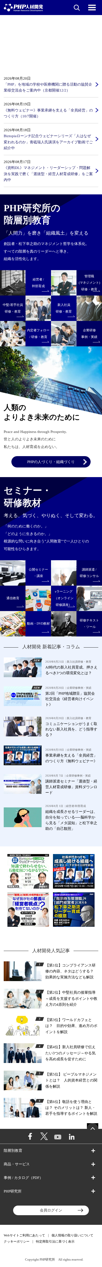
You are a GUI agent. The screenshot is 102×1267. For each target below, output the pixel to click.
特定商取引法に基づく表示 (55, 1241)
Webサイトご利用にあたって (24, 1235)
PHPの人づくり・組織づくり (51, 462)
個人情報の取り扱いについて (72, 1235)
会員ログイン (51, 1210)
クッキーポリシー (16, 1241)
